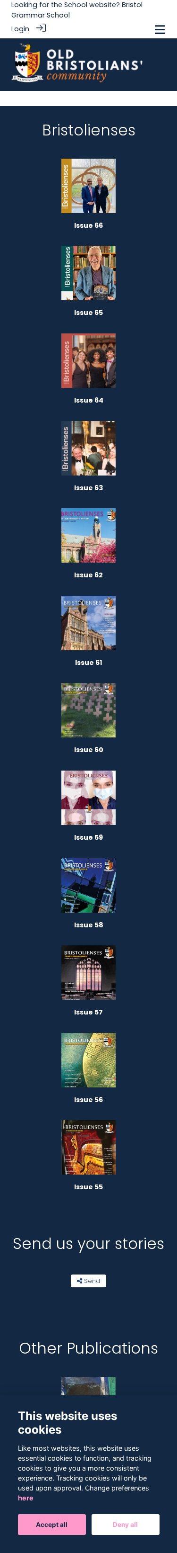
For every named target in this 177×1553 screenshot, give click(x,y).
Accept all (51, 1524)
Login (20, 29)
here (26, 1498)
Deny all (125, 1524)
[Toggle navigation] (160, 29)
